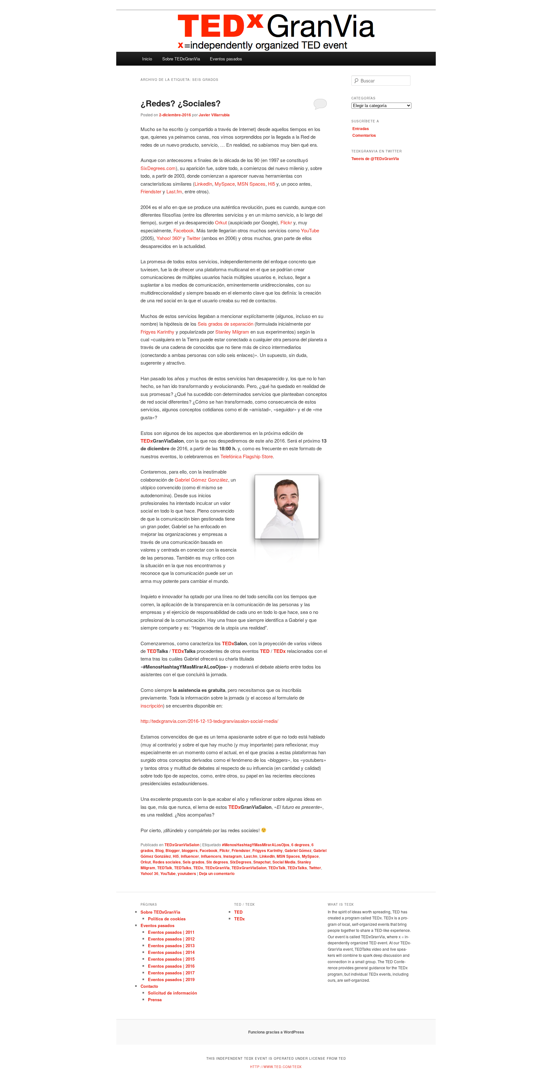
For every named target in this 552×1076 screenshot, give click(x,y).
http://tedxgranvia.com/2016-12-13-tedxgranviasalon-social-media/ (209, 720)
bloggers (190, 850)
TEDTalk (164, 868)
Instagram (232, 856)
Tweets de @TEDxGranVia (375, 158)
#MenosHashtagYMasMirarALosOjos (255, 845)
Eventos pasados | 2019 (171, 979)
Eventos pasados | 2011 (171, 932)
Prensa (155, 999)
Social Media (283, 862)
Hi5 (271, 183)
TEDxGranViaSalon (182, 845)
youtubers (187, 873)
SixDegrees (240, 862)
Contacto (149, 986)
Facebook (183, 230)
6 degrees (300, 845)
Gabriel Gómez (298, 850)
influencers (211, 856)
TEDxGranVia (217, 868)
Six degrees (217, 862)
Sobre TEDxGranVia (181, 59)
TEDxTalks (297, 868)
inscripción (152, 705)
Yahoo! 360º (169, 238)
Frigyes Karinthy (157, 331)
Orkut (221, 222)
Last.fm (174, 191)
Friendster (151, 191)
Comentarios (364, 135)
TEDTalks (182, 868)
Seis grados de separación (225, 323)
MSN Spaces (251, 183)
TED (238, 912)
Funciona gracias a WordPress (276, 1032)
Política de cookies (167, 919)
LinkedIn (203, 183)
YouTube (310, 230)
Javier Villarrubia (214, 115)
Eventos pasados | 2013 (171, 945)
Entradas (360, 128)
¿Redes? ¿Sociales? (181, 103)
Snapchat (262, 862)
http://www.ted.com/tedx (276, 1066)
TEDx (198, 868)
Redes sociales (167, 862)
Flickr (286, 222)
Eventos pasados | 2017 (171, 973)
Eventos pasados (226, 59)
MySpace (225, 183)
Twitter (193, 238)
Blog (159, 850)
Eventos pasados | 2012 (171, 939)
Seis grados (193, 862)
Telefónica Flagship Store (246, 456)
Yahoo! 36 (149, 873)
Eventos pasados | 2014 (171, 952)
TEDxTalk (277, 868)
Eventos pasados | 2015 (171, 959)
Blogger (172, 850)
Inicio (147, 59)
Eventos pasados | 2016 (171, 966)
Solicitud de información (172, 993)
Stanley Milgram (232, 331)
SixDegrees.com (158, 168)
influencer (190, 856)
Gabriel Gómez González (201, 479)
